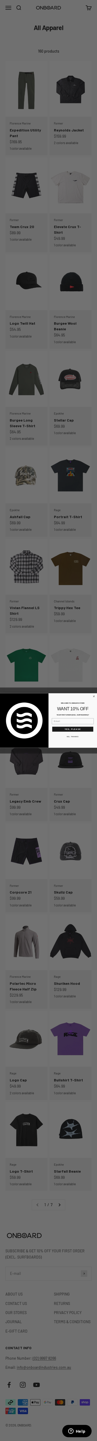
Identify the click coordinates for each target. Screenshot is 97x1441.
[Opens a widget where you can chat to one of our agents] (77, 1431)
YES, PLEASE (73, 729)
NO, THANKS (73, 736)
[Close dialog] (94, 696)
